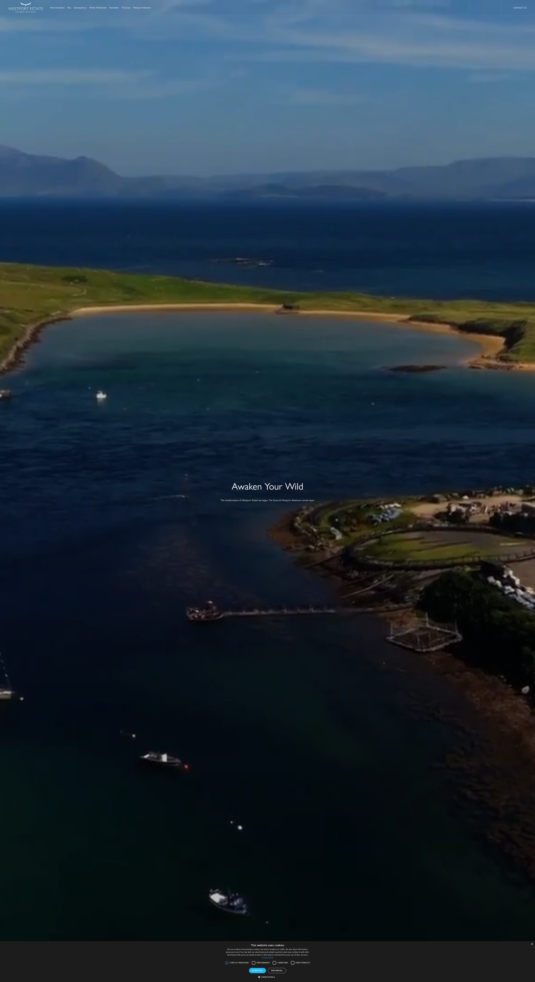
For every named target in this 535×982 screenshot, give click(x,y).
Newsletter (114, 7)
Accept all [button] (257, 970)
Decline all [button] (277, 970)
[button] (267, 977)
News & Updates (57, 7)
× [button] (532, 944)
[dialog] (267, 961)
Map (69, 7)
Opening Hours (80, 7)
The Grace (126, 7)
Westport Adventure (142, 7)
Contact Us (520, 7)
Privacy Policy (267, 957)
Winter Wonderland (97, 7)
